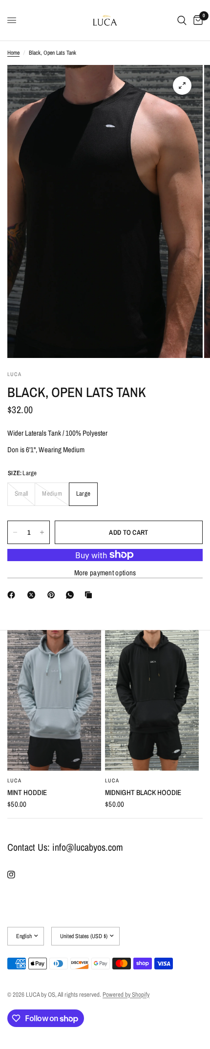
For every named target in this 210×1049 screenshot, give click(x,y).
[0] (196, 20)
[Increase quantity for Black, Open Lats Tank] (42, 532)
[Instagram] (18, 874)
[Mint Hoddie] (54, 700)
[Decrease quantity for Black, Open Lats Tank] (15, 532)
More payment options (105, 572)
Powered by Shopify (126, 994)
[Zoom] (182, 85)
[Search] (182, 20)
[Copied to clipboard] (90, 595)
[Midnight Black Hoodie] (152, 700)
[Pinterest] (53, 595)
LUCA (14, 780)
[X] (33, 595)
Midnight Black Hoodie (143, 792)
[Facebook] (13, 595)
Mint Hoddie (27, 792)
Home (13, 53)
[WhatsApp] (72, 595)
